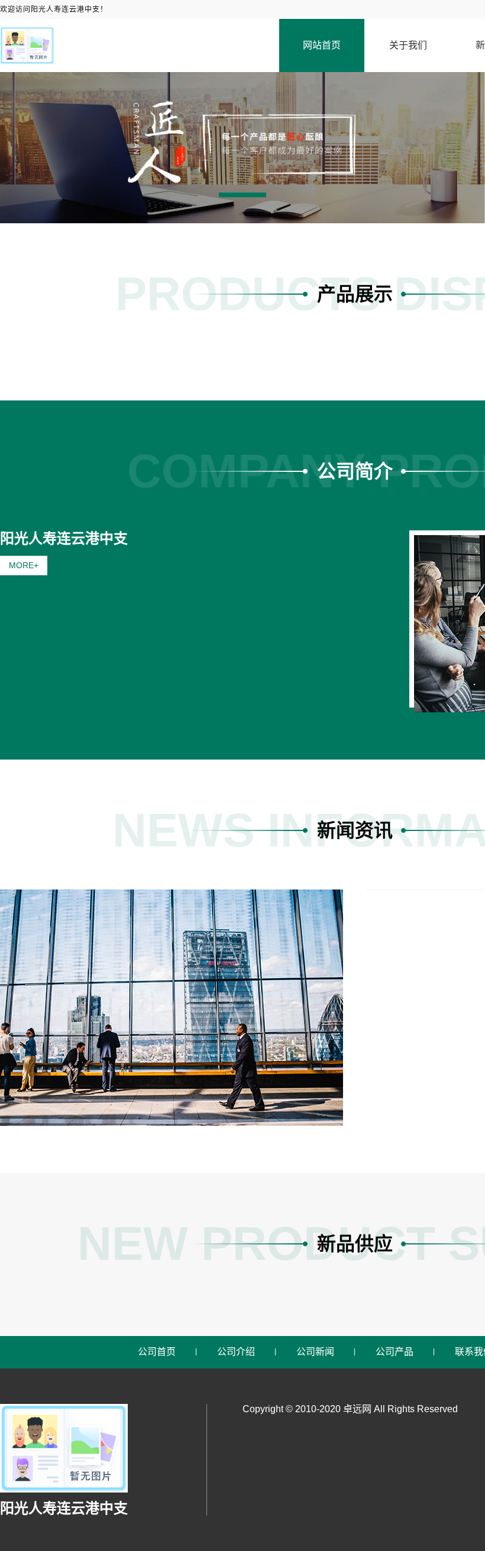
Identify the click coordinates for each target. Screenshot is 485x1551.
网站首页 (322, 45)
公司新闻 (315, 1352)
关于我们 (408, 45)
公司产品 (394, 1352)
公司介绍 (236, 1352)
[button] (242, 195)
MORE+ (23, 565)
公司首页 (157, 1352)
